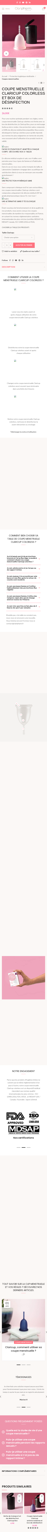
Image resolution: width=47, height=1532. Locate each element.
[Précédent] (39, 83)
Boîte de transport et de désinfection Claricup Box (12, 1518)
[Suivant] (44, 83)
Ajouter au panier (24, 245)
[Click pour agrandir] (6, 53)
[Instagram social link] (19, 2)
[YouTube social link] (23, 2)
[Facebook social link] (17, 2)
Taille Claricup (8, 233)
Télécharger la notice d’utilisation (23, 432)
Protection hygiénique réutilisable (22, 76)
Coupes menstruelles (10, 79)
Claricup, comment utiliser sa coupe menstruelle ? (23, 1349)
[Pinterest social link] (26, 2)
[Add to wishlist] (19, 1496)
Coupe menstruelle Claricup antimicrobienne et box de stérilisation (34, 1519)
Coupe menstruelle (23, 1342)
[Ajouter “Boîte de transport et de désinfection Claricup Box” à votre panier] (19, 1500)
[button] (7, 108)
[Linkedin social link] (29, 2)
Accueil (5, 76)
